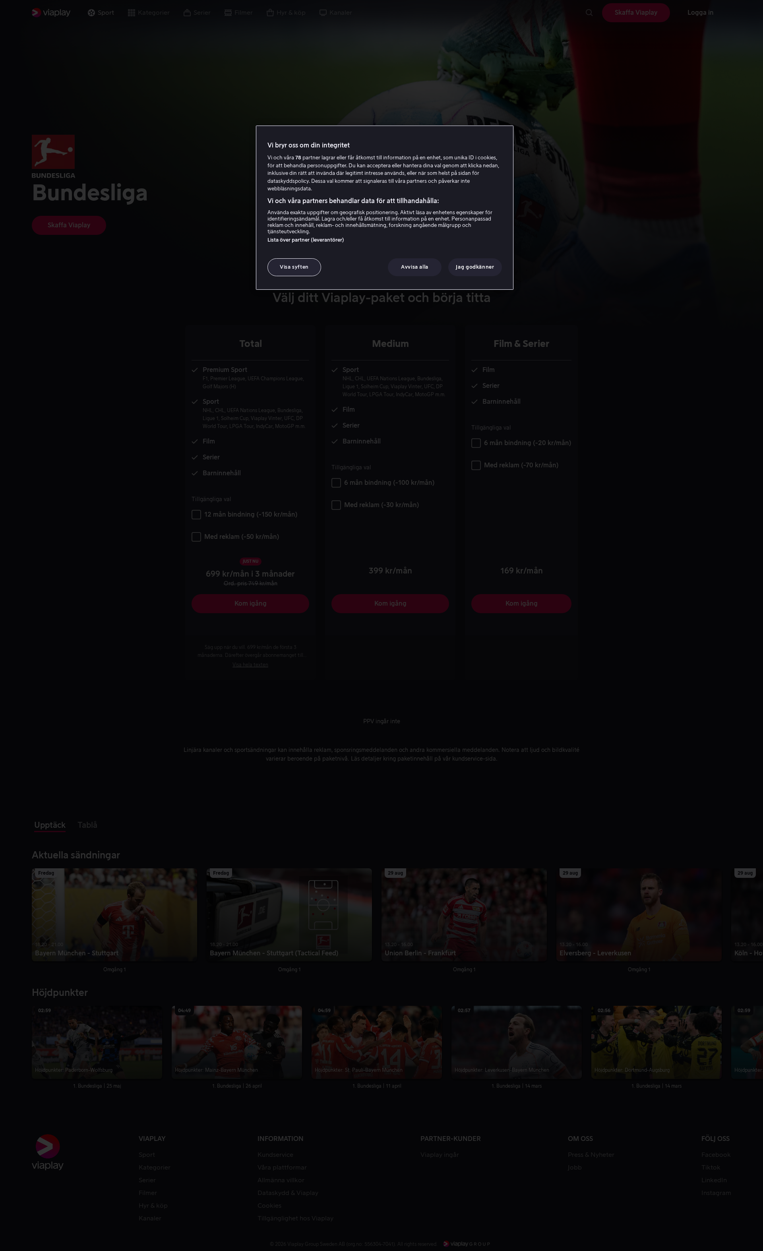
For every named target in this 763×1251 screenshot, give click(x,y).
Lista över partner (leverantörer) (305, 239)
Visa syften (294, 266)
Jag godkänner (475, 266)
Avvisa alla (414, 266)
